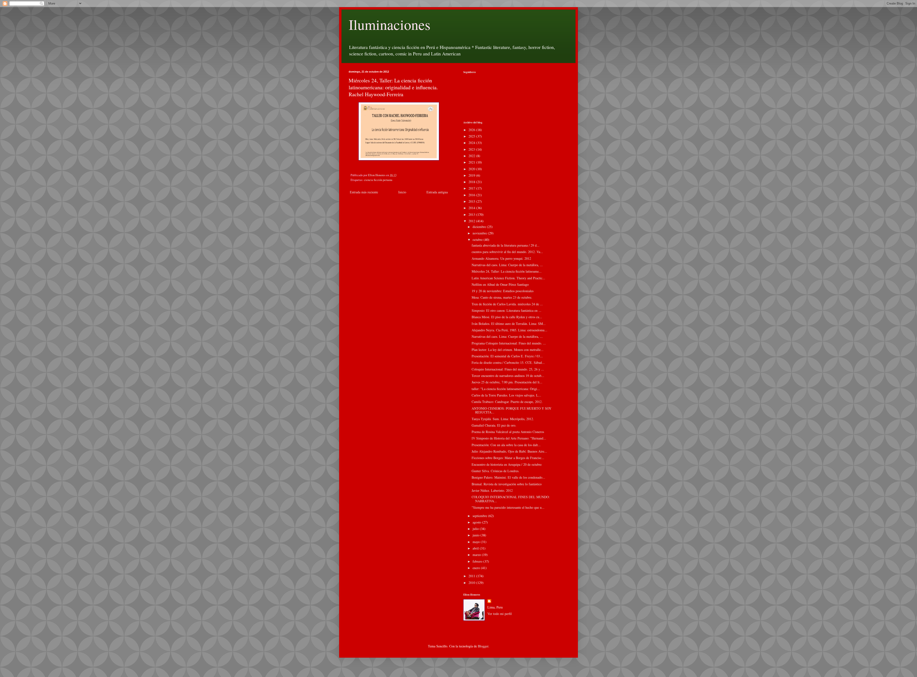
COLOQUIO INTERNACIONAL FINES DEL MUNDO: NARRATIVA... (511, 499)
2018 (472, 182)
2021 (472, 162)
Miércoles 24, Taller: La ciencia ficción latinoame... (507, 271)
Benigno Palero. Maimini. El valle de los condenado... (508, 477)
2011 (472, 576)
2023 (472, 149)
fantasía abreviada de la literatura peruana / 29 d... (505, 245)
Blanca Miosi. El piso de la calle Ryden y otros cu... (507, 317)
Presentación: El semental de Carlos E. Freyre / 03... (507, 356)
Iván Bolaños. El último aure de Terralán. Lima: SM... (509, 323)
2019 (472, 175)
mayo (477, 541)
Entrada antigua (437, 192)
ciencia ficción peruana (378, 180)
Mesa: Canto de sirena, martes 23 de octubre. (502, 297)
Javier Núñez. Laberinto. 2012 (492, 490)
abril (476, 548)
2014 (472, 208)
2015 (472, 201)
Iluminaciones (389, 24)
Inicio (402, 192)
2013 (472, 214)
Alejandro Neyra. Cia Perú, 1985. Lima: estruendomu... (509, 330)
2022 (472, 155)
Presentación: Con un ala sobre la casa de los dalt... (506, 445)
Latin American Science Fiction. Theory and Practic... (508, 278)
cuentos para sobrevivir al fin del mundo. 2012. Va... (507, 251)
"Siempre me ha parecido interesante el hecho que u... (508, 507)
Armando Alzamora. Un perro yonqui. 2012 (501, 258)
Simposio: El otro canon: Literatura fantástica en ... (506, 310)
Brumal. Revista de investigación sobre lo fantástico (507, 484)
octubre (478, 239)
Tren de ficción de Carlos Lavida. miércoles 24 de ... (507, 304)
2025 (472, 136)
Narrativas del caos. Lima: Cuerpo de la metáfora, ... (507, 265)
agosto (477, 522)
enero (477, 568)
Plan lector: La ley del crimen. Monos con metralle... (508, 349)
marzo (477, 554)
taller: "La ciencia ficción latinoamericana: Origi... (506, 388)
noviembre (480, 233)
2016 (472, 195)
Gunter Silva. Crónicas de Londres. (495, 471)
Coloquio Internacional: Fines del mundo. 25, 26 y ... (508, 369)
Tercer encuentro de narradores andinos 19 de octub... (508, 375)
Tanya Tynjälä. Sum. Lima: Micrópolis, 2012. (503, 419)
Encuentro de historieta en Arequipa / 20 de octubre (507, 464)
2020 (472, 169)
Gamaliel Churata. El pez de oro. (494, 425)
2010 (472, 582)
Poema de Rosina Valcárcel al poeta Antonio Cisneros (508, 431)
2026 (472, 129)
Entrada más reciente (364, 192)
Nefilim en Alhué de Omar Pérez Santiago (500, 284)
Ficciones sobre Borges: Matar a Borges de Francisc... (508, 457)
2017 (472, 188)
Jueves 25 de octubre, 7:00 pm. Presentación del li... (507, 382)
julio (476, 528)
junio (476, 535)
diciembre (480, 226)
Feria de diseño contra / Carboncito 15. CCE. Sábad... (508, 362)
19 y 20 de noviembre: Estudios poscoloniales (502, 291)
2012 (472, 221)
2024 (472, 142)
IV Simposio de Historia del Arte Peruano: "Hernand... (509, 438)
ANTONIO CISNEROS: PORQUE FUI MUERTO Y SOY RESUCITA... (511, 410)
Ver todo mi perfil (499, 613)
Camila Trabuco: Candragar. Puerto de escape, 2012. (507, 401)
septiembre (480, 515)
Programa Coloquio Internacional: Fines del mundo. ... (509, 343)
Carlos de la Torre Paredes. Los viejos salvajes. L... (506, 395)
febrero (478, 561)
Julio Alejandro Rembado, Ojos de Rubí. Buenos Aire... (509, 451)
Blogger (483, 646)
